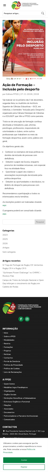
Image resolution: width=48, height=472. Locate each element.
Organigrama (9, 391)
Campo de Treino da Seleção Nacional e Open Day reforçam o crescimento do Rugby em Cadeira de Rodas (23, 283)
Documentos (9, 412)
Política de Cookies (12, 368)
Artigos (6, 247)
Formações (8, 347)
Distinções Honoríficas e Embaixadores (20, 398)
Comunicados (9, 419)
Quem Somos (9, 384)
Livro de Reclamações (13, 372)
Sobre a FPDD (9, 336)
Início (6, 333)
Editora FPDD (12, 94)
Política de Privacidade (13, 365)
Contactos (8, 358)
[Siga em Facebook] (21, 319)
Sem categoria (9, 252)
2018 (36, 94)
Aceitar (24, 460)
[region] (24, 455)
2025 (5, 239)
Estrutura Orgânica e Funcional (17, 401)
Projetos (7, 351)
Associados (8, 409)
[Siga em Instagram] (27, 319)
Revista (7, 343)
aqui (4, 205)
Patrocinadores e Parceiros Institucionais (21, 416)
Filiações (7, 405)
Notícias (7, 354)
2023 (5, 235)
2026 (5, 243)
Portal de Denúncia (12, 361)
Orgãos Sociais (10, 394)
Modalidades (9, 340)
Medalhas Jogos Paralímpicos (16, 387)
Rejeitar (24, 467)
